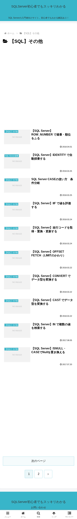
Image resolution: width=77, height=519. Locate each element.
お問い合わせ (38, 507)
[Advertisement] (38, 85)
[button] (69, 455)
